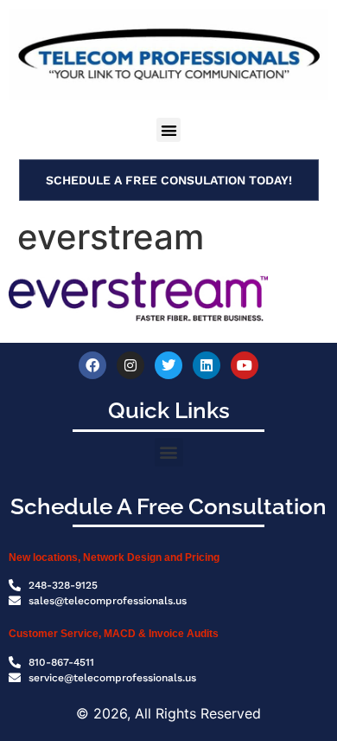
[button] (168, 130)
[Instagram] (130, 365)
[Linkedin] (206, 365)
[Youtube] (244, 365)
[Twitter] (168, 365)
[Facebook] (92, 365)
